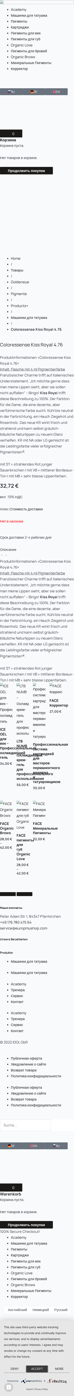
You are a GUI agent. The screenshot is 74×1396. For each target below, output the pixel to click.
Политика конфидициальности (36, 1076)
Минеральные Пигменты (31, 62)
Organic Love (22, 45)
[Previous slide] (8, 894)
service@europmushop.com (23, 928)
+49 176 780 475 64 (16, 922)
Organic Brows (23, 56)
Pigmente (19, 293)
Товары (17, 270)
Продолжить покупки (26, 170)
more (59, 1369)
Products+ (19, 305)
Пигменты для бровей (29, 51)
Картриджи (20, 27)
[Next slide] (24, 894)
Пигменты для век (26, 33)
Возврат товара (24, 1070)
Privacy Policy (41, 1389)
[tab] (37, 552)
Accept (37, 1369)
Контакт (17, 1001)
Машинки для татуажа (29, 15)
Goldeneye (20, 282)
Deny (15, 1369)
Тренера (18, 989)
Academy (18, 9)
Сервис (17, 995)
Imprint (29, 1389)
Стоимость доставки (26, 509)
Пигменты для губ (25, 39)
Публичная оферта (26, 1058)
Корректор (19, 68)
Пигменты (19, 21)
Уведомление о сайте (28, 1064)
